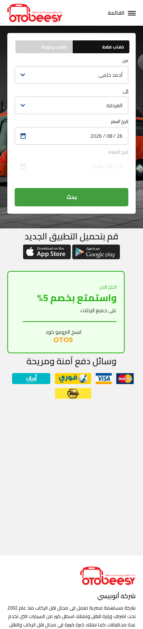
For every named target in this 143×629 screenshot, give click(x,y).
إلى (125, 91)
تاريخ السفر (119, 121)
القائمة (116, 12)
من (125, 60)
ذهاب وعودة (54, 47)
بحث (71, 197)
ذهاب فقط (113, 47)
